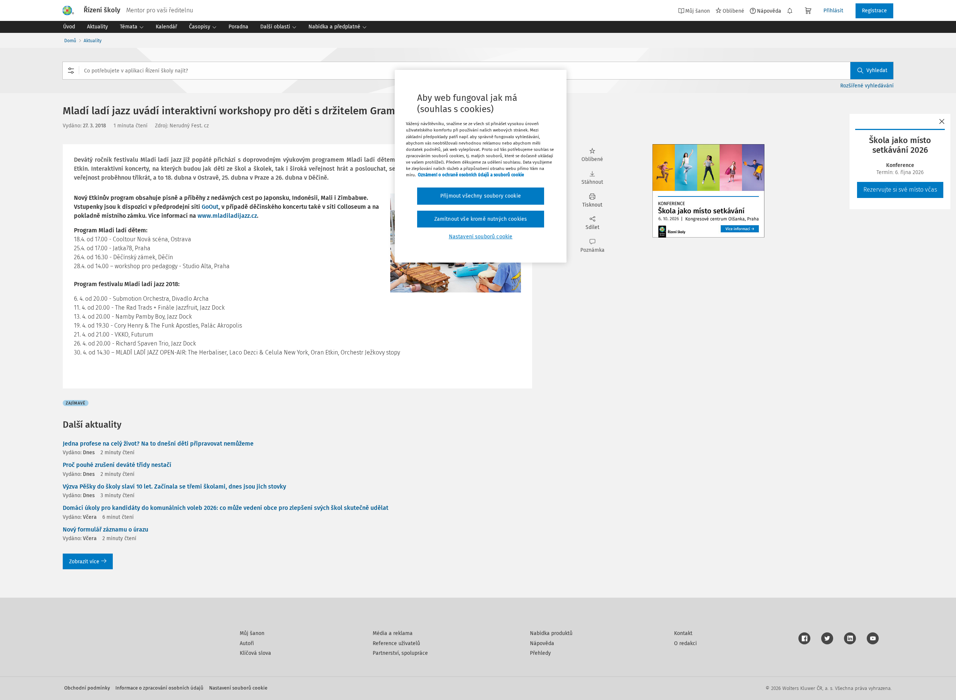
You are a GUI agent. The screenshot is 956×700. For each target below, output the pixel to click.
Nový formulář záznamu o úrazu (105, 529)
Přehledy (540, 653)
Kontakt (683, 633)
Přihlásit (833, 10)
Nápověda (769, 11)
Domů (70, 40)
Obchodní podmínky (87, 688)
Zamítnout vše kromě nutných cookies (480, 219)
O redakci (685, 643)
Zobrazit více (84, 561)
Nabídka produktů (551, 633)
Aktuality (93, 40)
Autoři (247, 643)
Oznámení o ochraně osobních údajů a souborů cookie (471, 174)
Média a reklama (393, 633)
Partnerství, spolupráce (400, 653)
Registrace (874, 10)
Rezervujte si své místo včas (900, 189)
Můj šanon (252, 633)
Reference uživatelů (396, 643)
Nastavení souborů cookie (238, 688)
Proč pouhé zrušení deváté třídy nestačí (117, 464)
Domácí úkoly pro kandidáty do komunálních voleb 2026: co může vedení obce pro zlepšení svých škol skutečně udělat (225, 507)
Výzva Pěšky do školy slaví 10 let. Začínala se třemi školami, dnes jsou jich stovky (174, 486)
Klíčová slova (255, 653)
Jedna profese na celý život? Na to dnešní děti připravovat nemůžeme (158, 443)
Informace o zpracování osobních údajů (159, 688)
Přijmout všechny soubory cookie (480, 196)
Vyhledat (876, 70)
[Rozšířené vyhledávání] (71, 70)
